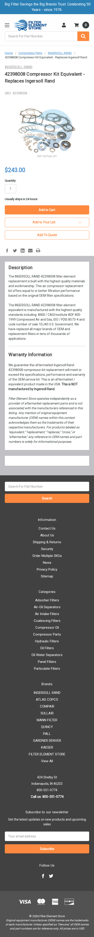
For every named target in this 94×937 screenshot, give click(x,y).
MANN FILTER (47, 720)
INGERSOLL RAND (47, 693)
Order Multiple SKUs (47, 556)
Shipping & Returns (47, 542)
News (47, 563)
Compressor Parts (47, 634)
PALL (47, 734)
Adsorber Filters (47, 600)
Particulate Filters (47, 669)
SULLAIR (47, 713)
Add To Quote (47, 235)
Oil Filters (47, 648)
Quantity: (10, 180)
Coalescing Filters (47, 621)
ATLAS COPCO (47, 700)
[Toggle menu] (7, 25)
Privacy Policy (47, 569)
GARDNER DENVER (47, 741)
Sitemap (47, 576)
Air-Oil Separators (47, 607)
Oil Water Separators (47, 655)
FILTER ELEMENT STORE (47, 754)
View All (47, 761)
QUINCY (47, 727)
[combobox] (47, 36)
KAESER (47, 747)
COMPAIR (47, 706)
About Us (47, 535)
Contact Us (47, 528)
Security (47, 549)
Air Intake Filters (47, 614)
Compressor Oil (47, 628)
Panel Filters (47, 662)
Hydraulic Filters (47, 641)
